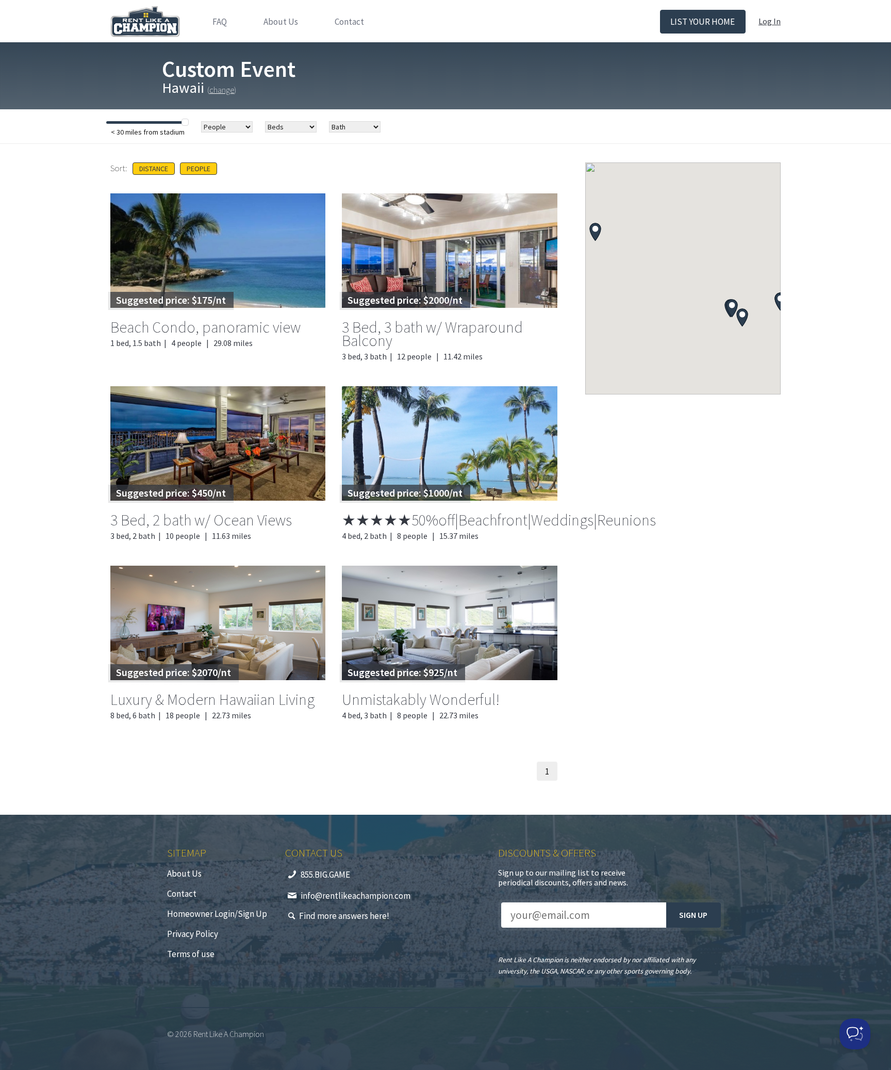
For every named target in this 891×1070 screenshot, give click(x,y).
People (198, 168)
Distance (153, 168)
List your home (702, 21)
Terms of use (190, 954)
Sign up (693, 915)
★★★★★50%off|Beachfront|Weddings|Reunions (499, 520)
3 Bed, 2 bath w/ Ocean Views (201, 520)
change (221, 90)
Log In (769, 21)
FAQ (219, 21)
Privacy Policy (192, 934)
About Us (280, 21)
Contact (349, 21)
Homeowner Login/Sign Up (217, 913)
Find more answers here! (344, 915)
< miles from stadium (148, 132)
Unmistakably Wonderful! (421, 699)
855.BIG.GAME (325, 874)
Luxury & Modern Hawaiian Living (212, 699)
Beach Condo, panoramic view (205, 327)
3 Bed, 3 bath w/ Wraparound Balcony (432, 333)
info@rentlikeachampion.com (355, 895)
